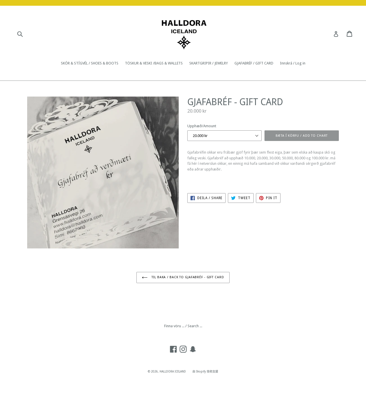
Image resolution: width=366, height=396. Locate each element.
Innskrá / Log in (292, 63)
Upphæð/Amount (201, 126)
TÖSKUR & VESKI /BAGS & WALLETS (154, 63)
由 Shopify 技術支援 (205, 371)
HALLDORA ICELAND (173, 371)
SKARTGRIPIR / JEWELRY (208, 63)
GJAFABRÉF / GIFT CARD (253, 63)
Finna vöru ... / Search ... (183, 326)
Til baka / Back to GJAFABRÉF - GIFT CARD (187, 277)
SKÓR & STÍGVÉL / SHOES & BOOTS (89, 63)
